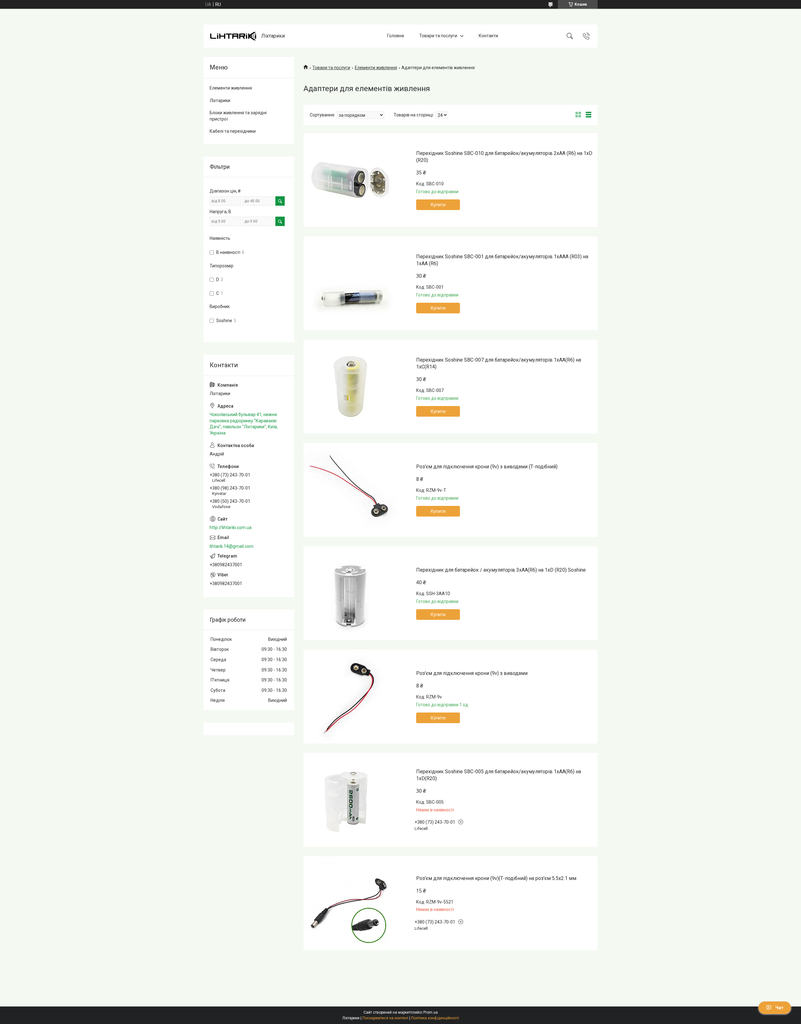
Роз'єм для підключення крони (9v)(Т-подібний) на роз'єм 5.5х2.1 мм (496, 878)
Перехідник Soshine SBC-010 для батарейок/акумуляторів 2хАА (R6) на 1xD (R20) (504, 156)
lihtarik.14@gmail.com (231, 546)
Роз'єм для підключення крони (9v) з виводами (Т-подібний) (487, 467)
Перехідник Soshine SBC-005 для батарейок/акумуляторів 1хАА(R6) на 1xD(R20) (498, 775)
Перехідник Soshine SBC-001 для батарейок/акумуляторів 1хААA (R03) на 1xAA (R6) (502, 260)
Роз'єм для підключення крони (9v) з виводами (472, 673)
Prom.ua (430, 1012)
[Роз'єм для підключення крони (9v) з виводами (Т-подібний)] (350, 490)
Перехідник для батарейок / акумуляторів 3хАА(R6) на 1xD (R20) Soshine (501, 570)
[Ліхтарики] (233, 36)
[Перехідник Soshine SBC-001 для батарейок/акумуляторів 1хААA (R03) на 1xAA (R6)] (350, 283)
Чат (779, 1007)
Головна (395, 35)
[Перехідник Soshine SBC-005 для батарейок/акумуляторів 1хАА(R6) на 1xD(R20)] (350, 800)
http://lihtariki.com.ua (231, 527)
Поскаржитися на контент (385, 1018)
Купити (438, 204)
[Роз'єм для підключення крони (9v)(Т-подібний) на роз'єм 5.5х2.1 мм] (350, 903)
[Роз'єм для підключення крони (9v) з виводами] (350, 697)
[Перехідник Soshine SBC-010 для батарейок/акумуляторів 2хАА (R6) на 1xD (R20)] (350, 180)
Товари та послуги (438, 35)
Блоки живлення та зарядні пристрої (238, 115)
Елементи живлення (376, 67)
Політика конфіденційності (435, 1018)
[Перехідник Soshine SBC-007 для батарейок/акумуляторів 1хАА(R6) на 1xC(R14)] (350, 387)
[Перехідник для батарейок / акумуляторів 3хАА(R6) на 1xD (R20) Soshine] (350, 593)
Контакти (488, 35)
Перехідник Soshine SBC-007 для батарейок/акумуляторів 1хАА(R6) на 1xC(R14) (498, 363)
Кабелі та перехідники (233, 131)
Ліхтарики (220, 100)
